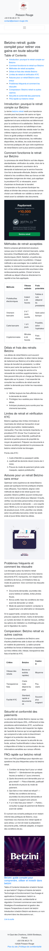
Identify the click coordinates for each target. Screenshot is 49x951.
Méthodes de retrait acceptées (21, 68)
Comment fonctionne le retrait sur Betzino (26, 65)
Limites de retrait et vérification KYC (24, 74)
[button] (7, 878)
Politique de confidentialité (30, 946)
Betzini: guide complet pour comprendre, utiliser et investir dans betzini (23, 880)
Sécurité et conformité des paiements (24, 95)
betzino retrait (18, 111)
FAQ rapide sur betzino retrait (21, 98)
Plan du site (13, 946)
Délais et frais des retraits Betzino (23, 71)
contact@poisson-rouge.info (16, 20)
